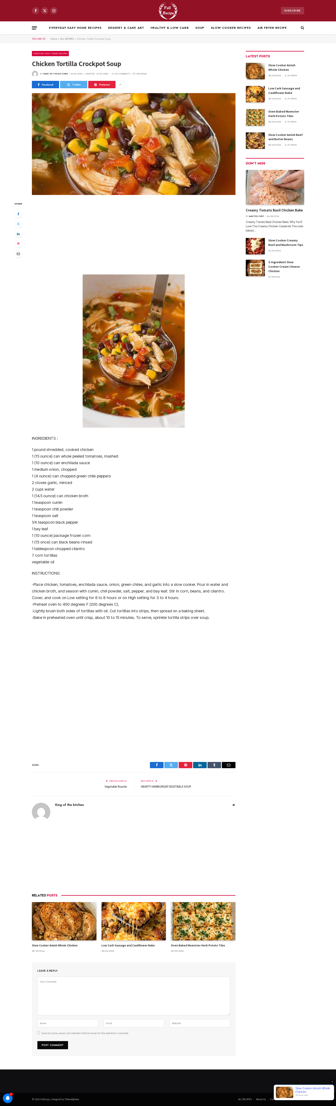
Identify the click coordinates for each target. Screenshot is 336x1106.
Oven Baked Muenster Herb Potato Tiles (198, 945)
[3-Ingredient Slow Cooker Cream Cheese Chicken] (255, 268)
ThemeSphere (72, 1099)
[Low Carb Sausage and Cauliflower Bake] (134, 921)
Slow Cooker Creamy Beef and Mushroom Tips (285, 242)
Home (54, 39)
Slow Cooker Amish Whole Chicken (55, 945)
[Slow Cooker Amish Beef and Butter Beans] (255, 140)
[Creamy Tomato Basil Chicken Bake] (275, 187)
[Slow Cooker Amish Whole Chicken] (64, 921)
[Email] (18, 254)
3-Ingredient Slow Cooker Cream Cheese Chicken (284, 266)
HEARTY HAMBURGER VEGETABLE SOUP (166, 786)
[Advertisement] (133, 234)
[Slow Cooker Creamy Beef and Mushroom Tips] (255, 246)
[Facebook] (18, 214)
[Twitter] (18, 224)
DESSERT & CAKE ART (126, 28)
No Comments (122, 73)
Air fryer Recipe (272, 28)
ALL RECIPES (67, 39)
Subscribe (292, 10)
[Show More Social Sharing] (120, 84)
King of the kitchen (55, 73)
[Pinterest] (18, 244)
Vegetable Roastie (116, 786)
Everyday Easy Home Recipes (75, 28)
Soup (199, 28)
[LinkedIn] (18, 234)
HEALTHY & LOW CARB (170, 28)
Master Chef (256, 216)
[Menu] (34, 28)
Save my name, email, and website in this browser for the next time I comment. (85, 1033)
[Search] (302, 28)
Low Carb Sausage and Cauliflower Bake (128, 945)
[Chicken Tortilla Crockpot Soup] (133, 144)
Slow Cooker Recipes (231, 28)
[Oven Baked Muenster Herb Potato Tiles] (203, 921)
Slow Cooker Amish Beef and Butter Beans (285, 137)
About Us (261, 1099)
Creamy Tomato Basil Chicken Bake (275, 210)
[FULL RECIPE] (168, 10)
